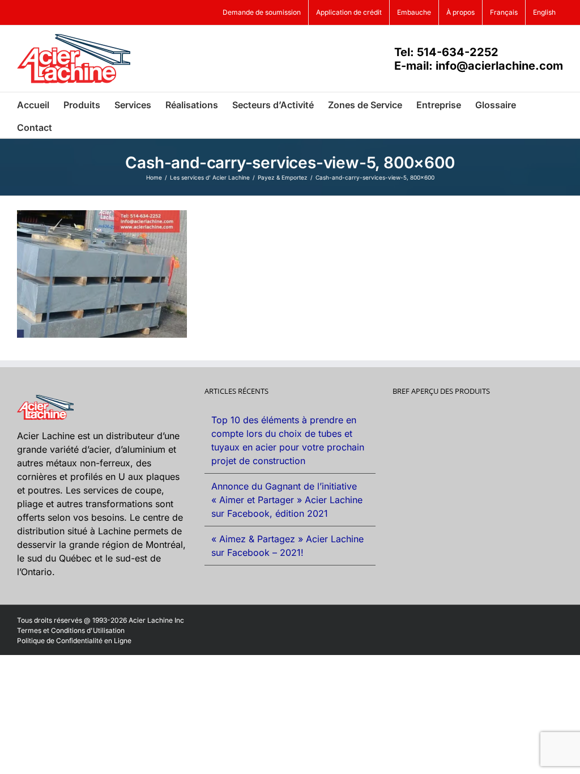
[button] (69, 126)
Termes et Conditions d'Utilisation (71, 630)
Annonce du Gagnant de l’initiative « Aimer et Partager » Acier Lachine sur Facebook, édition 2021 (286, 499)
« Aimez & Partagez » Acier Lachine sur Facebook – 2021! (287, 545)
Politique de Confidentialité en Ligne (74, 640)
